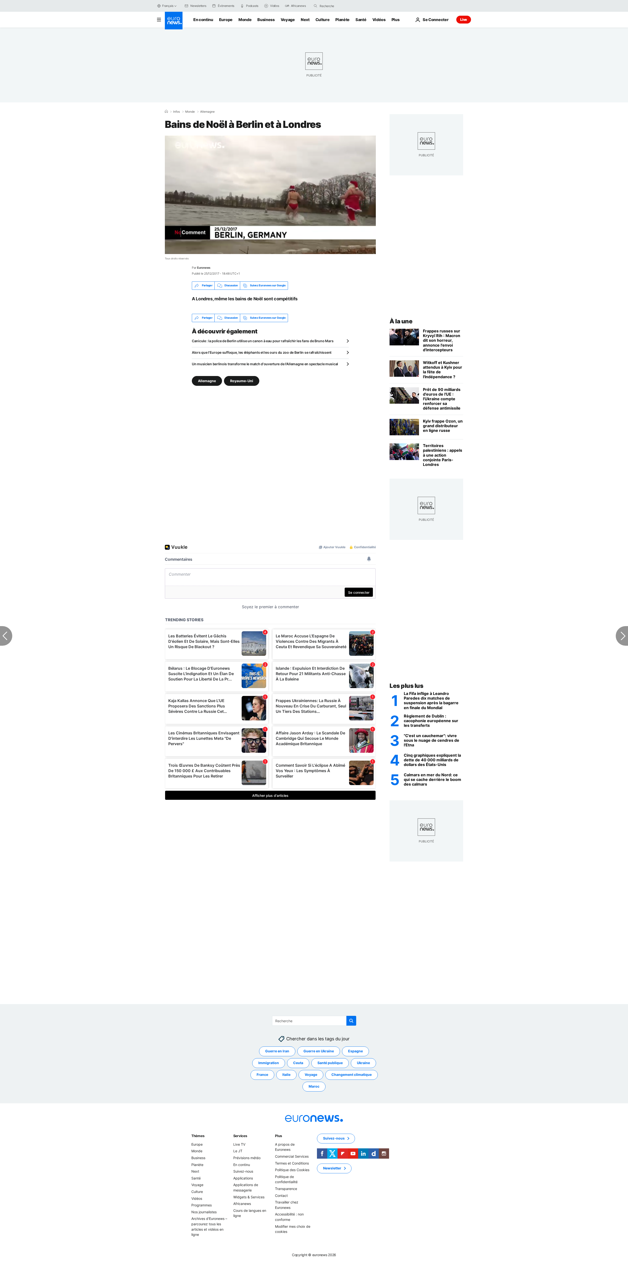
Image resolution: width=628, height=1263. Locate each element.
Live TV (239, 1144)
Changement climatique (351, 1074)
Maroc (314, 1086)
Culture (322, 19)
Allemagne (207, 111)
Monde (244, 19)
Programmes (201, 1205)
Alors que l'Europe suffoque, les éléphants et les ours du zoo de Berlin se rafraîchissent (261, 352)
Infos (176, 111)
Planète (342, 19)
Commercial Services (292, 1156)
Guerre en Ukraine (318, 1051)
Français (167, 6)
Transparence (286, 1189)
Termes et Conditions (292, 1163)
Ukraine (363, 1063)
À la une (401, 321)
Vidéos (379, 19)
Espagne (355, 1051)
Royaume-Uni (241, 380)
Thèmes (197, 1136)
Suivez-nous (243, 1171)
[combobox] (340, 6)
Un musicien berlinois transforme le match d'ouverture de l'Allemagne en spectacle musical (265, 364)
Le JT (237, 1151)
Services (240, 1136)
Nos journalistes (204, 1212)
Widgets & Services (248, 1197)
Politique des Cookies (292, 1170)
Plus (278, 1136)
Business (266, 19)
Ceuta (298, 1063)
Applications (243, 1178)
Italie (286, 1074)
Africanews (242, 1204)
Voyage (288, 19)
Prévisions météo (247, 1158)
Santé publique (330, 1063)
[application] (270, 194)
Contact (281, 1195)
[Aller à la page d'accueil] (174, 20)
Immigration (268, 1063)
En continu (203, 19)
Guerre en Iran (277, 1051)
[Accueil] (166, 111)
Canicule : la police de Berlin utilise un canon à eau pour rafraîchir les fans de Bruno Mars (262, 341)
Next (305, 19)
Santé (360, 19)
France (262, 1074)
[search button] (315, 6)
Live (463, 19)
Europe (226, 19)
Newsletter (332, 1168)
